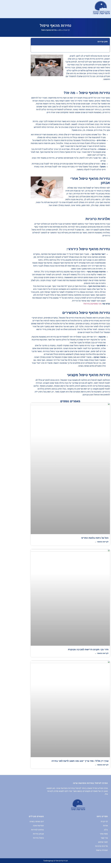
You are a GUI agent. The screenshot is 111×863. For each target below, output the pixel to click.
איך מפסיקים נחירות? (92, 304)
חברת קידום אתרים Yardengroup (55, 861)
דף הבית (66, 30)
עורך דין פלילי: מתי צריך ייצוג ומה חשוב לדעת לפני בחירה (80, 761)
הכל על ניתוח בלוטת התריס (95, 538)
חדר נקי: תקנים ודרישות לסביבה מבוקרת (88, 649)
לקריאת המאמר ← (102, 542)
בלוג (60, 30)
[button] (50, 9)
